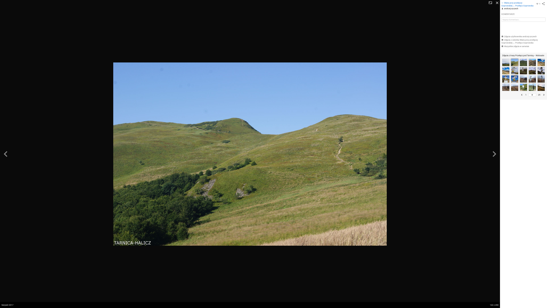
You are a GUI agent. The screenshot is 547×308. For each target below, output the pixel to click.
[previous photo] (5, 154)
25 (539, 95)
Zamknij (497, 3)
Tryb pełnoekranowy (491, 3)
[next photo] (494, 154)
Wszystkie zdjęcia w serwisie (516, 46)
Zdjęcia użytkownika (520, 36)
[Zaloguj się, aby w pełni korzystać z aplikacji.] (537, 4)
